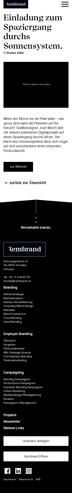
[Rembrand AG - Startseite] (24, 249)
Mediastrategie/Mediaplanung (22, 395)
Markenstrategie (13, 294)
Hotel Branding (12, 322)
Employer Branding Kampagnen (22, 387)
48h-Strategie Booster (17, 352)
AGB (38, 479)
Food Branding (12, 318)
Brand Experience (14, 314)
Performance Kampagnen (19, 383)
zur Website (18, 167)
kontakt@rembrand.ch (17, 281)
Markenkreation (13, 298)
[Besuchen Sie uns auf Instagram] (29, 471)
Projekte (9, 415)
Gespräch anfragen (36, 441)
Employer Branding (18, 333)
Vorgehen (9, 344)
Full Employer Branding (17, 356)
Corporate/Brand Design (18, 306)
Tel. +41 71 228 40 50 (16, 277)
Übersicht (9, 340)
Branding (10, 287)
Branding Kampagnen (16, 379)
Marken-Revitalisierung (17, 302)
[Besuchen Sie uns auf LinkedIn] (18, 471)
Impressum (9, 479)
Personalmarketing (15, 360)
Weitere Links (13, 428)
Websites (9, 310)
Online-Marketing (14, 391)
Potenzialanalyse (13, 348)
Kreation (8, 399)
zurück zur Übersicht (28, 182)
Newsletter (11, 421)
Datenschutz (26, 479)
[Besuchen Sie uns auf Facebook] (7, 471)
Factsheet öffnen (36, 456)
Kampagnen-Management (19, 403)
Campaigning (13, 372)
